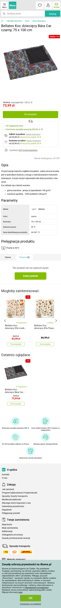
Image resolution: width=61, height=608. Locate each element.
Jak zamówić (8, 489)
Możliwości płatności (11, 499)
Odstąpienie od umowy (12, 535)
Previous (5, 320)
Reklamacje (7, 531)
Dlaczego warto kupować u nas (16, 503)
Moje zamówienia (10, 528)
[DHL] (26, 552)
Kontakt (5, 474)
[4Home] (3, 21)
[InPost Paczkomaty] (5, 552)
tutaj (20, 592)
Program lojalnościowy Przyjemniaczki (19, 493)
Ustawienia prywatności (13, 506)
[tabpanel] (30, 62)
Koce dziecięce (39, 21)
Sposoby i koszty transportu (15, 496)
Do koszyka (30, 114)
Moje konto (7, 524)
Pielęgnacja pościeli (11, 513)
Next (56, 320)
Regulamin (7, 510)
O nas (4, 478)
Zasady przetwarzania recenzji (16, 538)
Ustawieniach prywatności (36, 587)
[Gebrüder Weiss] (14, 552)
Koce (27, 21)
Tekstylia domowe (14, 21)
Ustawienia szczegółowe (30, 604)
